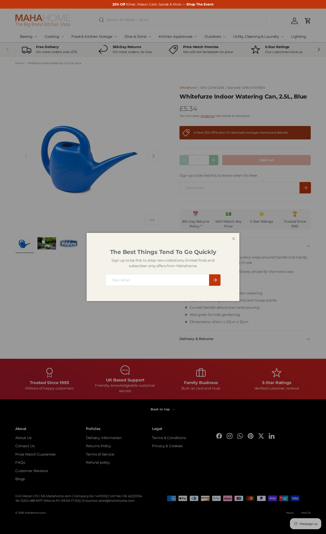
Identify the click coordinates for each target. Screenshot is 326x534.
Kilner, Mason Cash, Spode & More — (162, 4)
